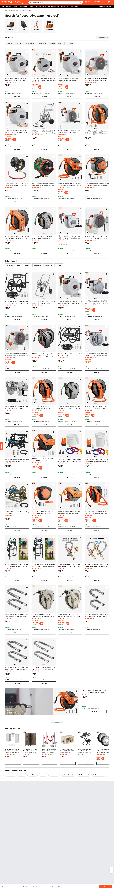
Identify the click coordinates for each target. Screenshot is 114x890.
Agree (105, 886)
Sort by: (100, 37)
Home (6, 10)
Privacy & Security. (62, 886)
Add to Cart (17, 96)
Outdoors (11, 10)
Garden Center (18, 10)
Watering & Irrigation (27, 10)
